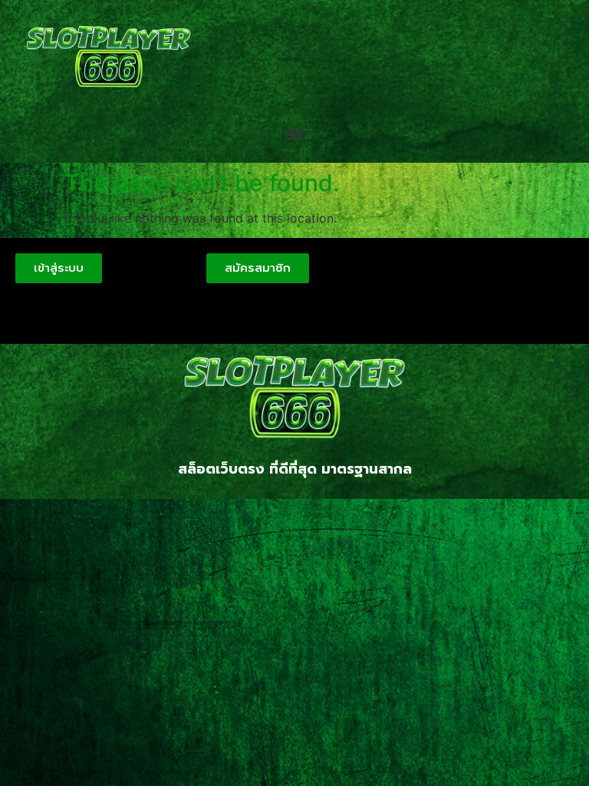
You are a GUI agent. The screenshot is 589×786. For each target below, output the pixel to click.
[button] (295, 134)
